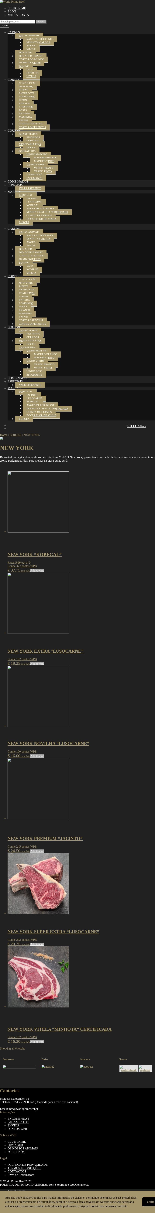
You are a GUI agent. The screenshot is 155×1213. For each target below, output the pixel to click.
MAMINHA (25, 117)
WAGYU (31, 49)
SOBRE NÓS (16, 1151)
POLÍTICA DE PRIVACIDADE (28, 1164)
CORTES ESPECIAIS (31, 124)
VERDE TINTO (43, 171)
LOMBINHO (26, 107)
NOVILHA (32, 73)
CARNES (14, 32)
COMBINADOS (18, 181)
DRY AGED (25, 52)
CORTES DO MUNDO (31, 59)
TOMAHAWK (27, 96)
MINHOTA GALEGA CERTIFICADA (47, 212)
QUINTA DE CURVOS (39, 215)
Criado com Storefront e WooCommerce (64, 1184)
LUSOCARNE (34, 202)
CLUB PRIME (17, 8)
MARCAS (14, 191)
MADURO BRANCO (45, 158)
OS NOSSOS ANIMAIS (23, 1148)
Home (3, 435)
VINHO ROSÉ (34, 174)
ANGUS (31, 45)
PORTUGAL (26, 195)
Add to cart (37, 570)
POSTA (23, 110)
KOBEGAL (32, 205)
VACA (29, 69)
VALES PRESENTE (30, 188)
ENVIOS (13, 1125)
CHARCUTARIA (28, 134)
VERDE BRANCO (44, 168)
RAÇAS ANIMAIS (29, 35)
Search (41, 21)
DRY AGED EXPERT (31, 56)
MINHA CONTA (18, 14)
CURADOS (32, 141)
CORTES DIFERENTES (32, 127)
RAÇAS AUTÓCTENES (39, 39)
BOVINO (24, 66)
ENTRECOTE (27, 93)
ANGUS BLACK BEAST (40, 208)
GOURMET (15, 130)
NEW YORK (26, 86)
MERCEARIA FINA (30, 144)
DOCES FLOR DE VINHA (41, 219)
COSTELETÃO (27, 83)
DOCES (30, 147)
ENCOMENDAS (18, 1118)
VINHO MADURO (36, 154)
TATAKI (23, 120)
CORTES (13, 79)
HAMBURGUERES (30, 62)
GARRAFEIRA (27, 151)
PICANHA (25, 113)
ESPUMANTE (34, 178)
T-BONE (24, 100)
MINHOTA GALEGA (38, 42)
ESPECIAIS (15, 184)
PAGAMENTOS (18, 1122)
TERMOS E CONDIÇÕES (24, 1168)
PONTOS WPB (17, 1128)
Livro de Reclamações (21, 1174)
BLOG (12, 11)
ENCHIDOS (33, 137)
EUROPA (24, 222)
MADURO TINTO (44, 161)
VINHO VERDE (35, 164)
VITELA (31, 76)
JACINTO (31, 198)
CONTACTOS (17, 1171)
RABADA (24, 103)
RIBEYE (24, 90)
